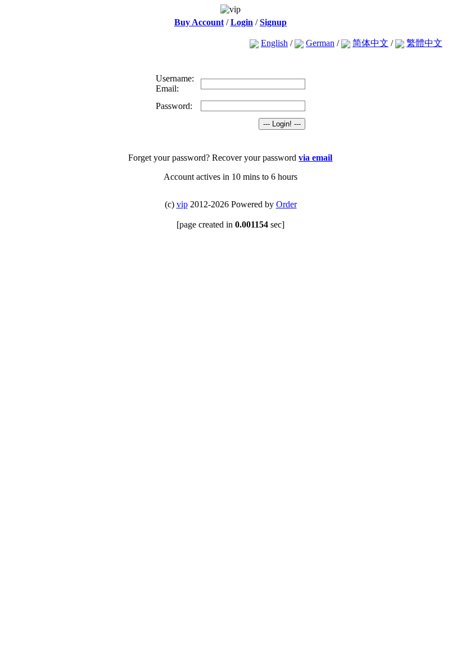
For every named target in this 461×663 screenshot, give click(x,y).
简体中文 (370, 43)
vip (182, 204)
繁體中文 (424, 43)
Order (286, 204)
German (320, 43)
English (274, 43)
